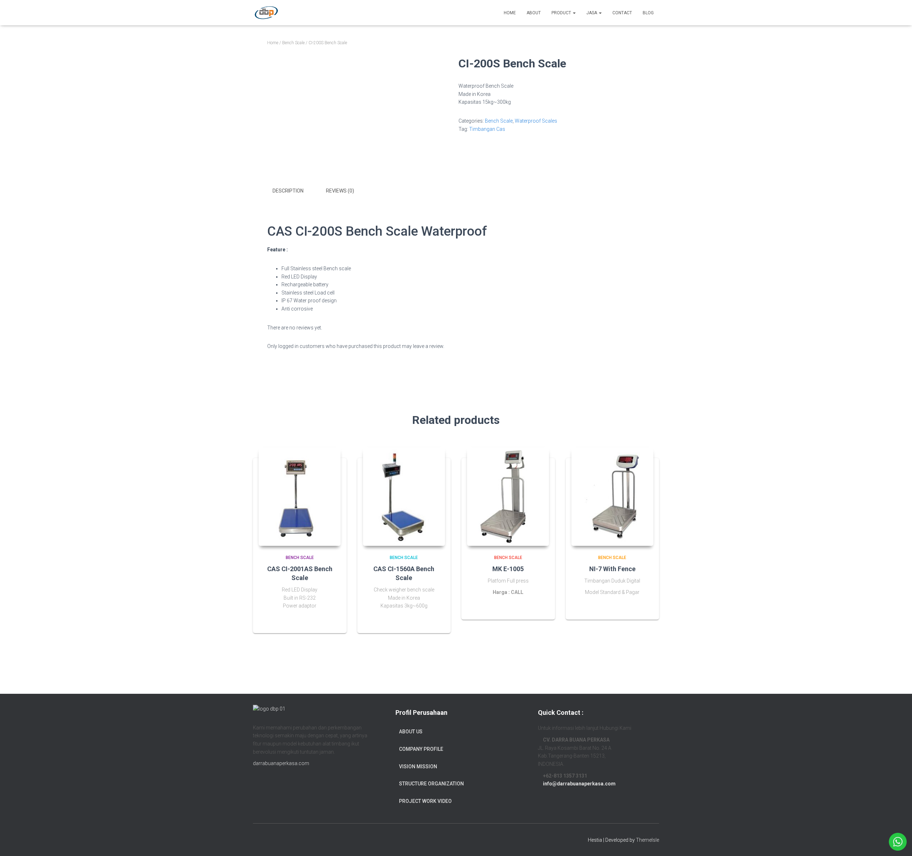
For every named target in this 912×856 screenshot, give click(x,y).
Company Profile (421, 749)
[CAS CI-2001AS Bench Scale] (300, 496)
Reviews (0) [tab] (340, 191)
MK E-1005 (508, 569)
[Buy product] (332, 620)
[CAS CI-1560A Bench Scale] (404, 496)
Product (561, 12)
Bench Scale (293, 42)
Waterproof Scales (536, 121)
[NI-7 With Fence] (612, 496)
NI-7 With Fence (612, 569)
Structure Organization (431, 783)
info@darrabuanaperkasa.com (579, 783)
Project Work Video (425, 801)
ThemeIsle (647, 840)
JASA (592, 12)
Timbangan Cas (487, 129)
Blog (648, 12)
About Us (411, 731)
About (534, 12)
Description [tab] (288, 191)
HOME (510, 12)
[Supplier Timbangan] (266, 13)
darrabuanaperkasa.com (281, 763)
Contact (622, 12)
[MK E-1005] (508, 496)
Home (272, 42)
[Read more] (540, 607)
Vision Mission (418, 766)
